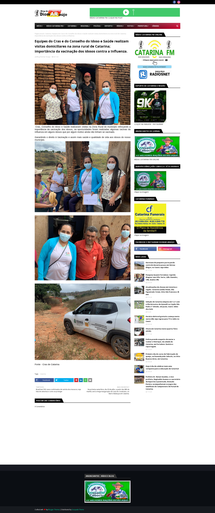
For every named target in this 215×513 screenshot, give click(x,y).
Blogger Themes (54, 510)
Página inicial (39, 34)
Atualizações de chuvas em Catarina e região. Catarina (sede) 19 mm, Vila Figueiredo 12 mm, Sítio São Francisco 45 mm (162, 291)
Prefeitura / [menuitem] (143, 26)
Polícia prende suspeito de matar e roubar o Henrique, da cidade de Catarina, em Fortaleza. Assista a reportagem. (160, 343)
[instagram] (178, 2)
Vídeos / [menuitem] (120, 26)
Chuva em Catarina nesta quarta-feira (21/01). (161, 330)
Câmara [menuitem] (155, 26)
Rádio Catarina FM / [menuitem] (55, 26)
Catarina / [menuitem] (72, 26)
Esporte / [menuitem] (109, 26)
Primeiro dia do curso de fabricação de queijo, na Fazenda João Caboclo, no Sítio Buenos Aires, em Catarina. (163, 356)
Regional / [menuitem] (85, 26)
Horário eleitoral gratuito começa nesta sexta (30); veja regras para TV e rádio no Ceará (162, 318)
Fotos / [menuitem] (130, 26)
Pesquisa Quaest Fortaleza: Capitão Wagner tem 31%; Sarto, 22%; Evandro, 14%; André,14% (162, 277)
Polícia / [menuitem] (97, 26)
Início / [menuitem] (40, 26)
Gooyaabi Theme (78, 510)
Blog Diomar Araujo (43, 57)
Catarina (48, 34)
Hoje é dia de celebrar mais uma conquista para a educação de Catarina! (162, 367)
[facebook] (174, 2)
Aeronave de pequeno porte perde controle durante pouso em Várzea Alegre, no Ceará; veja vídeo (160, 265)
